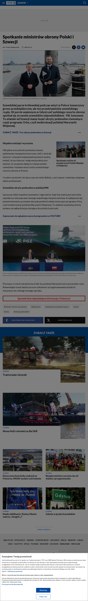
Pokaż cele (43, 597)
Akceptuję (43, 590)
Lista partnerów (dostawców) (12, 584)
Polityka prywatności (15, 571)
